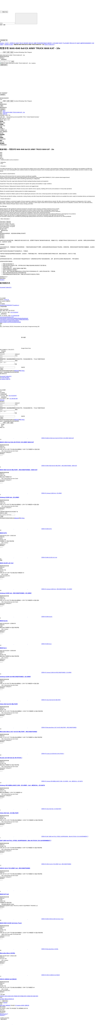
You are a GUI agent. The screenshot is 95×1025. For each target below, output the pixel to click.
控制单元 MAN (4, 996)
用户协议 (22, 370)
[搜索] (26, 18)
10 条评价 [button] (2, 303)
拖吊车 (60, 43)
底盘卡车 (31, 43)
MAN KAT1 (3, 533)
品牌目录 (27, 1005)
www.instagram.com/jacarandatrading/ (9, 320)
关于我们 (2, 999)
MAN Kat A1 (4, 621)
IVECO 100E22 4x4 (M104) (8, 979)
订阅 (2, 516)
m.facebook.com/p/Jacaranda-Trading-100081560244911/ (14, 319)
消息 (16, 364)
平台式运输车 (66, 43)
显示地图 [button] (23, 337)
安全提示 (2, 279)
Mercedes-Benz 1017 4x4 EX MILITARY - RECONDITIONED (18, 731)
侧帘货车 (49, 43)
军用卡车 (5, 113)
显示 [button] (9, 312)
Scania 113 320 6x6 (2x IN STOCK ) (11, 757)
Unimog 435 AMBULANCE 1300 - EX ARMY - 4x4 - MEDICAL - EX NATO (22, 785)
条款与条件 (3, 1005)
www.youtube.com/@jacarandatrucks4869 (10, 322)
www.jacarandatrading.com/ (7, 317)
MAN (4, 110)
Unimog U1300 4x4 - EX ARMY (9, 497)
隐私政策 (16, 370)
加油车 (78, 43)
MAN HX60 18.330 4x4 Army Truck (11, 923)
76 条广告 (6, 299)
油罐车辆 (82, 43)
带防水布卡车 (73, 43)
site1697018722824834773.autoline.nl (9, 305)
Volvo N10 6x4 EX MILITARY (9, 704)
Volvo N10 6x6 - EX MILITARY (9, 813)
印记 (16, 355)
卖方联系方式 (10, 999)
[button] (47, 32)
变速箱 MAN (17, 996)
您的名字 (17, 354)
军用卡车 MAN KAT (49, 44)
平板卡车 (21, 43)
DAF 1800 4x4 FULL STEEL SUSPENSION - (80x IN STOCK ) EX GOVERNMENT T (25, 840)
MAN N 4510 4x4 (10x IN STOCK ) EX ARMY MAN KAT (17, 442)
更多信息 (2, 400)
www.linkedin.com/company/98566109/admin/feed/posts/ (14, 318)
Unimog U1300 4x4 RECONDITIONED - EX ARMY (15, 676)
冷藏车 (35, 43)
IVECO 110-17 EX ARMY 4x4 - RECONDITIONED (15, 868)
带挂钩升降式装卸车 (42, 43)
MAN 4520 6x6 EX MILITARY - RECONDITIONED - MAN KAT (18, 470)
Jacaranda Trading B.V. (6, 287)
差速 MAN (35, 996)
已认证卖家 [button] (3, 298)
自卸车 (17, 43)
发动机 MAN (11, 996)
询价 (2, 105)
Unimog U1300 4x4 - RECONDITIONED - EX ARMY (16, 593)
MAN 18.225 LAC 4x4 (6, 563)
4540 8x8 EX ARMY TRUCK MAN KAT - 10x (14, 112)
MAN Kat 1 (3, 648)
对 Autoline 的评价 (19, 1005)
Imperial (5, 1002)
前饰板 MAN (23, 996)
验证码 (23, 367)
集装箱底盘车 (88, 43)
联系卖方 (3, 94)
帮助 (6, 999)
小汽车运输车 (55, 43)
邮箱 (16, 360)
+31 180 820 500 (15, 315)
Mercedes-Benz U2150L (7, 953)
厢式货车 (26, 43)
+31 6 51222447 (14, 312)
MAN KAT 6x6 (4, 894)
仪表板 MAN (30, 996)
